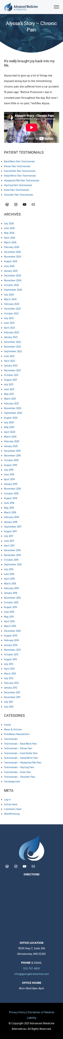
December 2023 (12, 309)
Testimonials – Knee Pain (17, 772)
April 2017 (9, 546)
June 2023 (9, 323)
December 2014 (12, 631)
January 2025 (11, 271)
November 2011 (12, 697)
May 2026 (9, 233)
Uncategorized (12, 782)
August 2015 (10, 607)
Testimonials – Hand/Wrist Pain (21, 758)
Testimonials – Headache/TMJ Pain (22, 763)
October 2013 (11, 655)
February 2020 (11, 442)
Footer (7, 725)
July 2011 (8, 702)
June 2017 (9, 541)
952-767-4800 (31, 969)
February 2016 (11, 588)
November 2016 (12, 555)
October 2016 (11, 560)
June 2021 (9, 389)
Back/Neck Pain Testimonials (19, 162)
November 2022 (12, 347)
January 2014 (10, 645)
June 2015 (9, 612)
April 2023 (9, 328)
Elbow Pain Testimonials (17, 166)
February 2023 (11, 333)
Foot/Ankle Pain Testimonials (19, 171)
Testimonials (10, 739)
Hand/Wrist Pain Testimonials (20, 176)
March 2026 (10, 243)
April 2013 (9, 669)
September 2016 (13, 565)
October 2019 (11, 460)
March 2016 (10, 584)
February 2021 (11, 404)
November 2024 (12, 281)
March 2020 (10, 437)
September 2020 (13, 413)
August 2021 (10, 380)
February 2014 (11, 640)
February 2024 (11, 304)
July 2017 (8, 536)
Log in (7, 800)
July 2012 (8, 678)
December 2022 (12, 342)
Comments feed (12, 809)
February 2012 (11, 683)
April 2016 (9, 579)
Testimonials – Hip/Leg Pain (19, 767)
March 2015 (10, 626)
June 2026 (9, 228)
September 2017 (13, 527)
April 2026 (9, 238)
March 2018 (10, 513)
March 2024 (10, 299)
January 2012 (10, 688)
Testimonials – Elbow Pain (18, 749)
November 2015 (12, 598)
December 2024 (12, 276)
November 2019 (12, 456)
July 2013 (8, 664)
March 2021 (10, 399)
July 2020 (9, 423)
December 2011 (12, 693)
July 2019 (8, 470)
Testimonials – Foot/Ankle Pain (20, 753)
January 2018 (10, 522)
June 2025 (9, 266)
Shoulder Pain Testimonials (18, 195)
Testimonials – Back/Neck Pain (20, 744)
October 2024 (11, 285)
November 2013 (12, 650)
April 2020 (9, 432)
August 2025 (10, 261)
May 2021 (9, 394)
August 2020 (10, 418)
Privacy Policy (17, 1012)
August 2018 (10, 498)
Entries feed (10, 805)
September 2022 (13, 352)
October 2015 (11, 603)
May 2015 (9, 617)
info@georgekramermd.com (31, 974)
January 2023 (10, 337)
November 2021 (12, 371)
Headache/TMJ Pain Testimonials (21, 181)
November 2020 (12, 408)
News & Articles (13, 730)
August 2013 (10, 660)
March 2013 (10, 674)
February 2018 (11, 517)
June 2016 (9, 574)
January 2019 (10, 484)
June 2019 (9, 475)
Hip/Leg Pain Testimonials (18, 185)
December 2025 (12, 252)
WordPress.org (11, 814)
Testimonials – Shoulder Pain (19, 777)
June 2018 (9, 503)
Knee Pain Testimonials (16, 190)
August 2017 (10, 532)
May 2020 (9, 427)
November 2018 (12, 489)
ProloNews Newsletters (17, 734)
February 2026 (11, 247)
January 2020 (11, 446)
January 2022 (10, 366)
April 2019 (9, 480)
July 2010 (8, 707)
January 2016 (10, 593)
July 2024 (9, 295)
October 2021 (11, 375)
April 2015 (9, 622)
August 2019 (10, 465)
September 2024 (13, 290)
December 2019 (12, 451)
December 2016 (12, 550)
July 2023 (9, 318)
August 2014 (10, 636)
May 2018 (9, 508)
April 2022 (9, 361)
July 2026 (9, 224)
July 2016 (8, 570)
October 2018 (11, 494)
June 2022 (9, 356)
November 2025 (12, 257)
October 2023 (11, 314)
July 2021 (8, 385)
